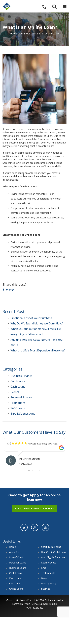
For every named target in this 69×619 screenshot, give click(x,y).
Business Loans (17, 567)
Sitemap (45, 588)
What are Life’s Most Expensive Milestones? (38, 350)
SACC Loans (18, 408)
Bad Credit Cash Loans (53, 552)
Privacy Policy (48, 583)
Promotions (18, 403)
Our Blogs (24, 33)
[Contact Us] (46, 7)
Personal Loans (17, 562)
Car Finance (18, 381)
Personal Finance (21, 397)
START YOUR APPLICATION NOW (34, 508)
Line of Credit (16, 557)
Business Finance (21, 376)
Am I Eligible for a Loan (53, 557)
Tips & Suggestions (23, 413)
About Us (14, 552)
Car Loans (14, 583)
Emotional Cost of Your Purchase (31, 318)
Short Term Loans (51, 546)
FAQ (43, 567)
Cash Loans (18, 386)
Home (13, 33)
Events (15, 392)
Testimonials (48, 573)
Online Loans (16, 588)
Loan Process (48, 562)
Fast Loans (15, 578)
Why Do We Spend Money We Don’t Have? (37, 323)
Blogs (44, 578)
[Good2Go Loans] (7, 6)
